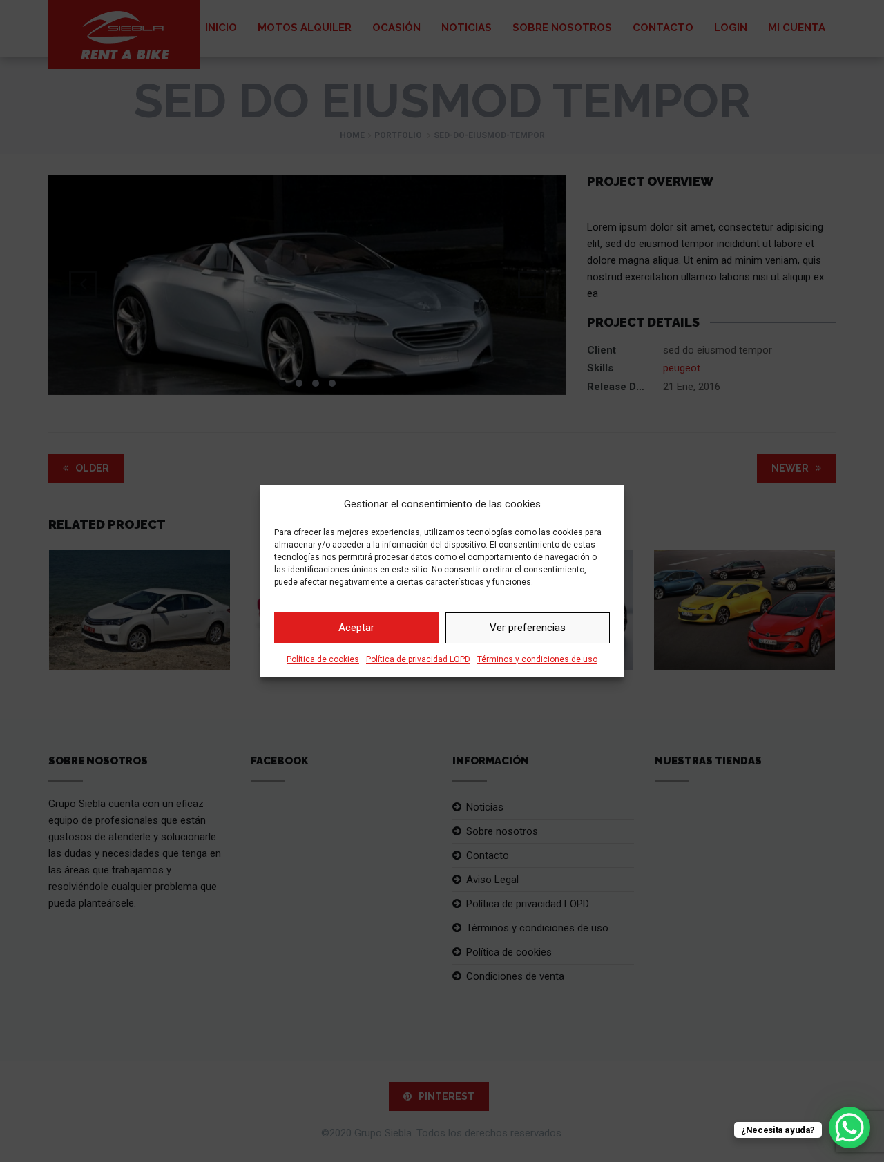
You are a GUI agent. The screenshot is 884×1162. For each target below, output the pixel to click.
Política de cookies (323, 659)
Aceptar (356, 627)
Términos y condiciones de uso (537, 659)
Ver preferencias (528, 627)
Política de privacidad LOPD (418, 659)
